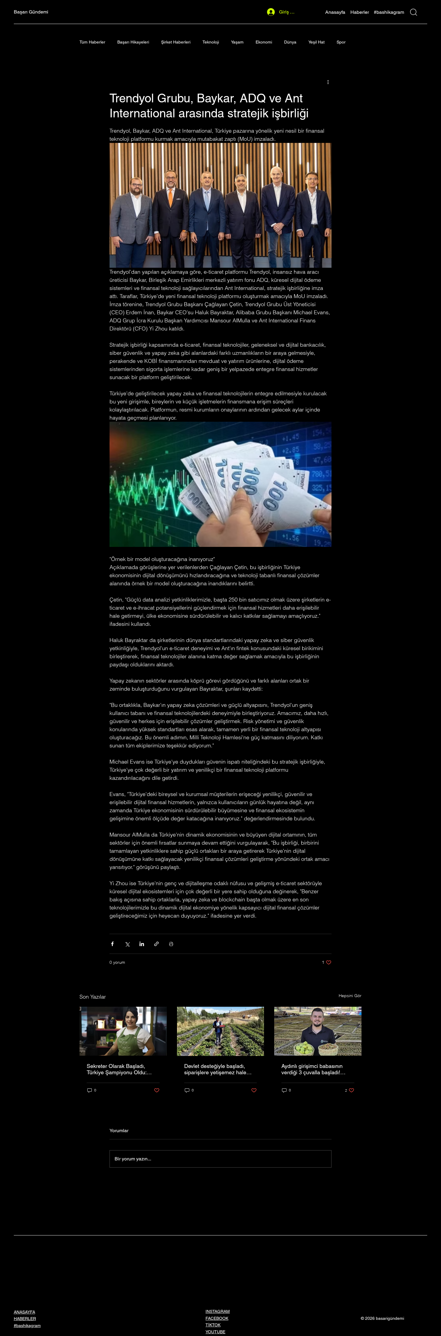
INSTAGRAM (218, 1311)
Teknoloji (210, 42)
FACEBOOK (217, 1318)
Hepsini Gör (350, 995)
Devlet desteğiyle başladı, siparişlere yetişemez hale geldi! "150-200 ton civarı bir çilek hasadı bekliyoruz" (217, 1069)
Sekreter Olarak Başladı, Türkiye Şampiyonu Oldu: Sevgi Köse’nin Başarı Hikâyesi (116, 1069)
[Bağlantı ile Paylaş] (156, 944)
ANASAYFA (24, 1312)
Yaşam (237, 42)
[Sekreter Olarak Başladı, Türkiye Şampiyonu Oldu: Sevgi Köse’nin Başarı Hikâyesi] (123, 1031)
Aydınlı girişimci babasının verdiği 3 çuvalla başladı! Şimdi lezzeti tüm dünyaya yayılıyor (312, 1069)
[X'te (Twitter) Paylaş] (127, 944)
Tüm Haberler (92, 42)
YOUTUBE (215, 1331)
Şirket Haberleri (175, 42)
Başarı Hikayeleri (133, 42)
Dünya (290, 42)
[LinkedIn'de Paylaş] (142, 944)
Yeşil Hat (316, 42)
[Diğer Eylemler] (328, 81)
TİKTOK (213, 1324)
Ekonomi (264, 42)
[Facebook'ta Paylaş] (112, 944)
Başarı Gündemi (31, 12)
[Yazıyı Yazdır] (171, 944)
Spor (341, 42)
